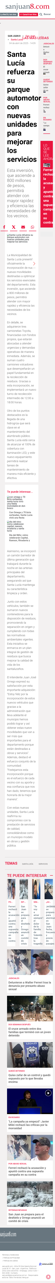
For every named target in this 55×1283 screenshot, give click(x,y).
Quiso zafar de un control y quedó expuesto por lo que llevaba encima (29, 1078)
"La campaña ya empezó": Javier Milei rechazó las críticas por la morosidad (28, 1125)
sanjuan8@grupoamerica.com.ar (14, 1275)
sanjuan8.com (7, 1266)
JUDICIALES (48, 43)
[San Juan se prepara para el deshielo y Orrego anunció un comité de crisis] (24, 898)
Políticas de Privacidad (12, 1258)
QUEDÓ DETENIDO (48, 80)
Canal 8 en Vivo (30, 14)
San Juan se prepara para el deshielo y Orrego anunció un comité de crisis (26, 1218)
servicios (43, 864)
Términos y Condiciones (10, 1255)
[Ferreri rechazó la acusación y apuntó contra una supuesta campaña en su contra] (11, 898)
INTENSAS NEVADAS (17, 1210)
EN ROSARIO (47, 119)
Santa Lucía (27, 864)
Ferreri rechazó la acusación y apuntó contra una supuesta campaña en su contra (13, 923)
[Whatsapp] (32, 227)
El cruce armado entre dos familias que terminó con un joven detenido (29, 1032)
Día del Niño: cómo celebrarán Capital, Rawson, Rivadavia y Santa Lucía (19, 539)
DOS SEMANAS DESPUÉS (47, 62)
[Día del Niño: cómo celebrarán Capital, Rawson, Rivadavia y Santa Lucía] (17, 526)
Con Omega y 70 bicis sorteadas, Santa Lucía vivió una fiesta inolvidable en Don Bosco (20, 518)
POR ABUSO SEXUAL (46, 100)
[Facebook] (4, 227)
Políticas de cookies (11, 1261)
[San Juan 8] (8, 1237)
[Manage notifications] (48, 1277)
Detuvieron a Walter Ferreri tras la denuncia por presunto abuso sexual (29, 986)
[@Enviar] (23, 227)
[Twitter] (13, 227)
